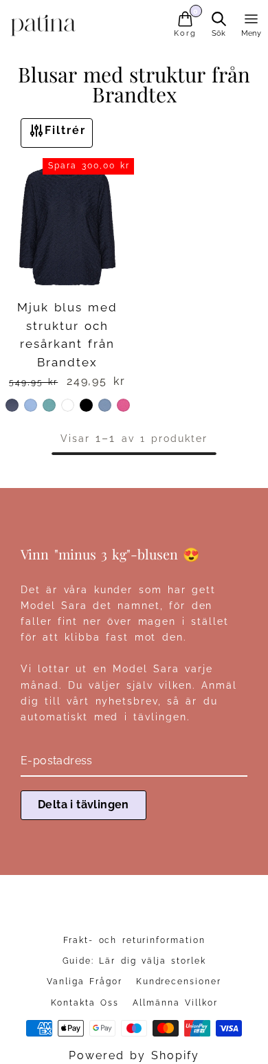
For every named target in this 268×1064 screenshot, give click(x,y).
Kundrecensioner (178, 981)
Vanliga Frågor (84, 981)
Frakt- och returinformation (134, 940)
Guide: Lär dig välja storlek (134, 961)
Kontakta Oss (85, 1003)
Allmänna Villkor (175, 1003)
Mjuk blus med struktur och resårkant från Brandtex (67, 334)
